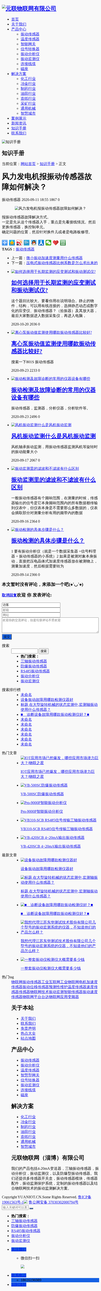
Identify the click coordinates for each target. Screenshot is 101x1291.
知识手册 (18, 128)
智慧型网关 (30, 1075)
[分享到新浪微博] (19, 243)
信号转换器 (30, 49)
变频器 (73, 997)
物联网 (17, 982)
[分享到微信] (48, 243)
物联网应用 (58, 997)
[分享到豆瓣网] (63, 243)
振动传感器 (30, 34)
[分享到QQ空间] (12, 243)
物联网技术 (39, 992)
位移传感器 (39, 987)
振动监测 (56, 992)
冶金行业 (28, 84)
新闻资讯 (18, 123)
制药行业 (28, 89)
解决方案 (18, 74)
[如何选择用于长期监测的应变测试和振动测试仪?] (53, 272)
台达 (45, 997)
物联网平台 (32, 997)
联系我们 (18, 133)
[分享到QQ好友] (34, 243)
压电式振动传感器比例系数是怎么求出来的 (62, 263)
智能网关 (28, 44)
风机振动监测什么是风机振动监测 (53, 436)
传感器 (24, 992)
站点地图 (28, 1038)
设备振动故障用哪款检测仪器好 (47, 700)
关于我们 (18, 24)
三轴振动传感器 (34, 661)
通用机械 (28, 108)
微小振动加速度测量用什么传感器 (54, 258)
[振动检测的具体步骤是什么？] (37, 530)
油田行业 (28, 94)
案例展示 (18, 118)
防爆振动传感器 (34, 666)
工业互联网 (50, 982)
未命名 (26, 695)
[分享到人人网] (41, 243)
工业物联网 (69, 982)
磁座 (24, 69)
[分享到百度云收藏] (56, 243)
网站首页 (28, 164)
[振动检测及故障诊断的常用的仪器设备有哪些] (50, 379)
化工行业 (28, 79)
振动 (26, 987)
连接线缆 (28, 64)
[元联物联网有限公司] (29, 8)
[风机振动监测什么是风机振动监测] (41, 425)
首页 (15, 19)
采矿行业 (28, 103)
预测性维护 (58, 987)
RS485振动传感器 (35, 671)
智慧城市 (28, 113)
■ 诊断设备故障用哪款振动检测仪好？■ (55, 714)
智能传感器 (73, 992)
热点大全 (28, 1033)
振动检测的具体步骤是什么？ (48, 540)
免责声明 (28, 1028)
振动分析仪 (30, 54)
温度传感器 (30, 39)
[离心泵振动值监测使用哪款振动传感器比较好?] (51, 332)
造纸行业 (28, 98)
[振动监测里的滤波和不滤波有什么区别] (45, 468)
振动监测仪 (30, 59)
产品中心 (18, 29)
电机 (82, 982)
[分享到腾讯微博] (27, 243)
